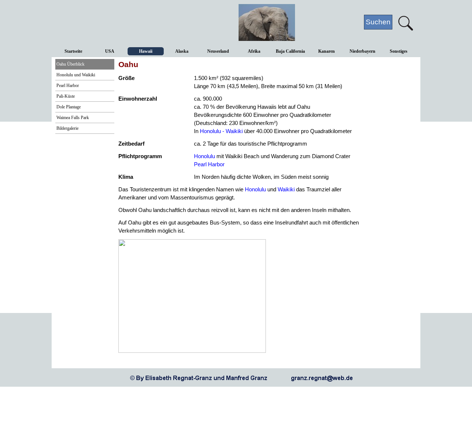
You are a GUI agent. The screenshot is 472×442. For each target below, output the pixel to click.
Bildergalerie (67, 128)
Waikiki (286, 189)
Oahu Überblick (70, 64)
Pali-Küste (65, 96)
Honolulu (204, 156)
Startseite (73, 51)
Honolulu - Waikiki (221, 131)
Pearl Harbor (67, 85)
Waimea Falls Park (72, 117)
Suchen (378, 22)
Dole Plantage (68, 106)
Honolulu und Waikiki (75, 74)
